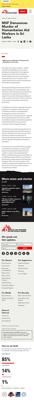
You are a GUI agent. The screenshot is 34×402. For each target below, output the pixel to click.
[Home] (9, 11)
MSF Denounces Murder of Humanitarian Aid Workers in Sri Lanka (16, 61)
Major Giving (6, 275)
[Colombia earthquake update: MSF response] (17, 189)
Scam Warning (6, 321)
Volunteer (21, 271)
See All (4, 182)
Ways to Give (6, 273)
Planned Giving (6, 283)
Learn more (6, 6)
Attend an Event (23, 268)
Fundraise (21, 266)
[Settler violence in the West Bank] (17, 212)
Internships (21, 305)
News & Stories (12, 18)
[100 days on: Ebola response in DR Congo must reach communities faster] (17, 200)
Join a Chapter (22, 273)
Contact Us (5, 315)
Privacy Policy (6, 318)
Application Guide (23, 303)
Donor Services (6, 263)
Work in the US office (24, 295)
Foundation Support (8, 285)
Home (3, 18)
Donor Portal (6, 266)
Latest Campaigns (23, 263)
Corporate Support (7, 288)
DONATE (23, 11)
